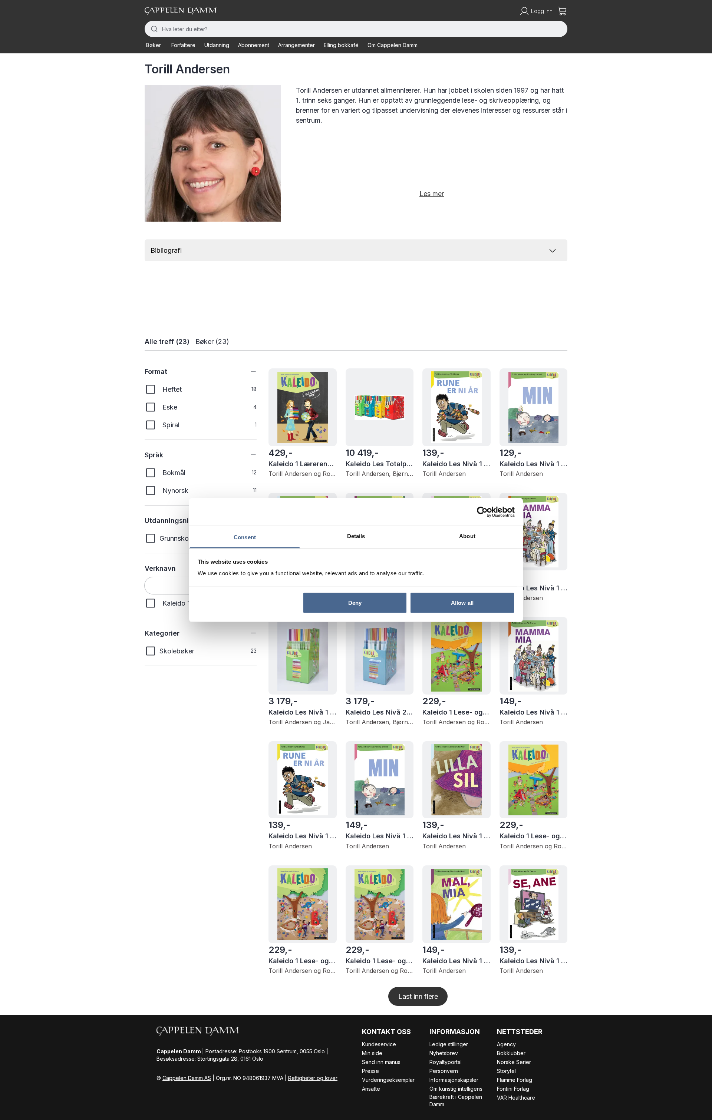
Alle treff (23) (167, 341)
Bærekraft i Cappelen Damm (455, 1100)
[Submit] (153, 29)
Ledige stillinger (448, 1044)
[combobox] (356, 29)
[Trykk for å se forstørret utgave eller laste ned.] (213, 153)
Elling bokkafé (341, 45)
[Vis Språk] (248, 455)
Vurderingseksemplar (388, 1080)
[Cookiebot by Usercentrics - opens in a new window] (482, 511)
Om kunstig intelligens (455, 1089)
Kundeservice (379, 1044)
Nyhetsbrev (443, 1053)
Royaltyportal (445, 1062)
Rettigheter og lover (312, 1078)
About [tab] (467, 536)
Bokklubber (511, 1053)
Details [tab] (356, 536)
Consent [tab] (245, 537)
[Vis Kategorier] (248, 633)
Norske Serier (514, 1062)
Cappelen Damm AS (186, 1078)
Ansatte (371, 1089)
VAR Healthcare (516, 1097)
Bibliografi (166, 250)
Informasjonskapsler (453, 1080)
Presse (370, 1071)
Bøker (153, 45)
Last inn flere (418, 996)
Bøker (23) (212, 341)
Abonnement (253, 45)
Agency (506, 1044)
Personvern (443, 1071)
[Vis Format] (248, 371)
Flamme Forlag (514, 1080)
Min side (372, 1053)
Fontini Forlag (513, 1089)
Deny (355, 602)
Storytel (506, 1071)
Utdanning (216, 45)
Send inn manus (381, 1062)
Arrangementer (296, 45)
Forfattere (183, 45)
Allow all (462, 602)
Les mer (431, 194)
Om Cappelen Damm (392, 45)
